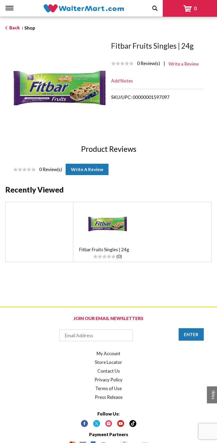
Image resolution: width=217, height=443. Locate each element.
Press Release (109, 397)
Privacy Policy (108, 379)
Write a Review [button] (184, 64)
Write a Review (87, 169)
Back (14, 27)
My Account (108, 353)
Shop (29, 28)
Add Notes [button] (122, 81)
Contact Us (108, 371)
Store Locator (108, 362)
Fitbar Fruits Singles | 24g (104, 249)
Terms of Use (108, 388)
